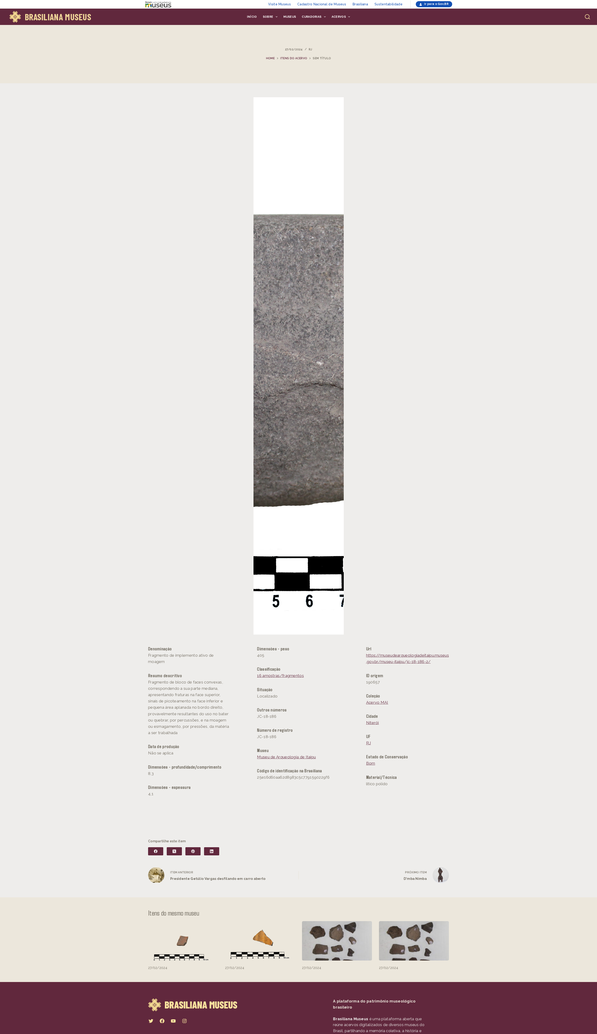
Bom (370, 763)
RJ (310, 49)
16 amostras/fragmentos (280, 675)
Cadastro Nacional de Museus (321, 4)
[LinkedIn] (211, 851)
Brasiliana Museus (58, 16)
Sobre (268, 16)
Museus (289, 16)
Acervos (339, 16)
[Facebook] (155, 851)
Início (252, 16)
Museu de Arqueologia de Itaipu (286, 757)
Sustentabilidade (389, 4)
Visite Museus (279, 4)
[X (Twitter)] (174, 851)
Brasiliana (360, 4)
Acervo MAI (377, 702)
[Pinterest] (193, 851)
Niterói (372, 722)
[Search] (587, 16)
